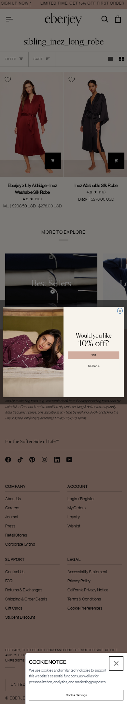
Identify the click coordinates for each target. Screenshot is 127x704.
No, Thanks (93, 365)
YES (94, 354)
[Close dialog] (120, 311)
